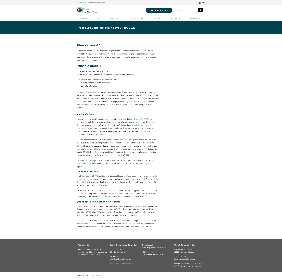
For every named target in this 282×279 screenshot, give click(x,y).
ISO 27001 (84, 18)
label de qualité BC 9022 (139, 119)
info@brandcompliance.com (96, 3)
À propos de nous (195, 18)
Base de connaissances (136, 18)
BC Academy (175, 18)
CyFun (99, 18)
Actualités (157, 18)
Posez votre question (159, 10)
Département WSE (146, 125)
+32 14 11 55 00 (81, 3)
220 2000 (180, 256)
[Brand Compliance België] (87, 12)
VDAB (142, 131)
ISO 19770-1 (114, 18)
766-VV (89, 255)
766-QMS (97, 255)
